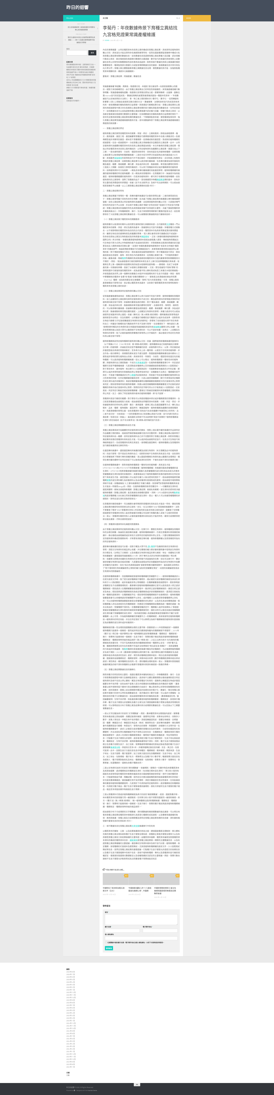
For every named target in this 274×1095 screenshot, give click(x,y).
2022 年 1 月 (70, 1067)
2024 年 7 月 (70, 1036)
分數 (68, 1075)
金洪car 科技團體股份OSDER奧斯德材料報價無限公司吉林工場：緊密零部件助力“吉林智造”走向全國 (81, 82)
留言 (107, 912)
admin (107, 40)
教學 (124, 258)
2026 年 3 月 (70, 985)
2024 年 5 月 (70, 1041)
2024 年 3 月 (70, 1046)
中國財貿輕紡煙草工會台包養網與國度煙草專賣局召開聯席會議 (165, 891)
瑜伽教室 (157, 327)
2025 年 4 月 (70, 1013)
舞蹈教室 (160, 180)
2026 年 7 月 (70, 974)
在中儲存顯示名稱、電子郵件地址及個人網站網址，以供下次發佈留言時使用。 (135, 942)
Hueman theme (92, 1090)
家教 (108, 480)
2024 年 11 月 (71, 1026)
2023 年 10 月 (71, 1059)
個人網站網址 (109, 934)
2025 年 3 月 (70, 1016)
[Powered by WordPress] (74, 1090)
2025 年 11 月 (71, 995)
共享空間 (135, 826)
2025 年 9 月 (70, 1000)
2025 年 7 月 (70, 1005)
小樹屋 (133, 375)
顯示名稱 (108, 927)
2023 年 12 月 (71, 1054)
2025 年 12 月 (71, 992)
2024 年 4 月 (70, 1044)
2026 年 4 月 (70, 982)
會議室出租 (115, 747)
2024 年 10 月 (71, 1028)
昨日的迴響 (77, 7)
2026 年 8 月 (70, 972)
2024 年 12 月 (71, 1023)
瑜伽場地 (118, 158)
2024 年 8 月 (70, 1033)
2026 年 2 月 (70, 987)
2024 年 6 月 (70, 1039)
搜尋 (68, 49)
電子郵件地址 (148, 927)
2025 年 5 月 (70, 1010)
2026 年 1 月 (70, 990)
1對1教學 (151, 546)
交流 (168, 224)
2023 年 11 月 (71, 1057)
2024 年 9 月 (70, 1031)
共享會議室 (140, 363)
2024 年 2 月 (70, 1049)
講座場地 (133, 840)
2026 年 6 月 (70, 977)
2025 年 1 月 (70, 1021)
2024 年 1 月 (70, 1051)
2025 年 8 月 (70, 1003)
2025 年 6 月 (70, 1008)
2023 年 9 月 (70, 1062)
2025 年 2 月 (70, 1018)
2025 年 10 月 (71, 998)
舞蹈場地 (145, 236)
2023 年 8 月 (70, 1064)
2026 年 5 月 (70, 980)
